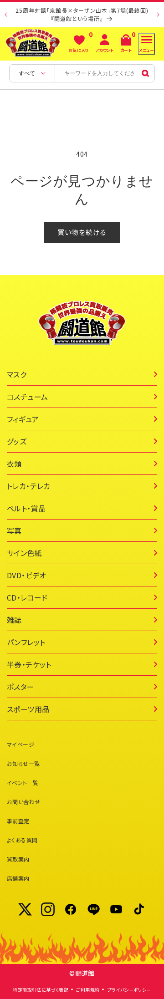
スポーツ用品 (28, 708)
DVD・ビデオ (26, 575)
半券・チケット (29, 664)
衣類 (14, 463)
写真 (14, 530)
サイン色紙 (24, 552)
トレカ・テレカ (29, 485)
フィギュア (23, 418)
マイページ (20, 744)
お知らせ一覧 (23, 763)
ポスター (21, 686)
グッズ (16, 441)
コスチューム (27, 396)
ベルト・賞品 (26, 508)
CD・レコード (27, 597)
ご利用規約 (87, 989)
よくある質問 (22, 840)
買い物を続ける (82, 232)
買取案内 (18, 859)
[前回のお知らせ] (5, 14)
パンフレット (26, 642)
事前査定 (18, 821)
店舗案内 (18, 878)
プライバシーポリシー (129, 989)
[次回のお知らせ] (158, 14)
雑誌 (14, 619)
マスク (16, 374)
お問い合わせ (23, 801)
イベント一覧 (22, 782)
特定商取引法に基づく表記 (40, 989)
